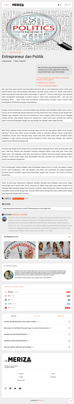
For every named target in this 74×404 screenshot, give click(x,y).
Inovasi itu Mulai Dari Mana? (47, 86)
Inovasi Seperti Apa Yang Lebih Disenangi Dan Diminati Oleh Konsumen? (52, 79)
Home (4, 52)
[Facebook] (10, 388)
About (53, 373)
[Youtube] (20, 388)
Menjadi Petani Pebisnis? (46, 83)
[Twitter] (15, 388)
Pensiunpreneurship (15, 52)
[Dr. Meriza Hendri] (18, 5)
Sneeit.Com (40, 400)
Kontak (21, 377)
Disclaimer (53, 377)
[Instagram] (5, 388)
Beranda (21, 373)
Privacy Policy (21, 380)
